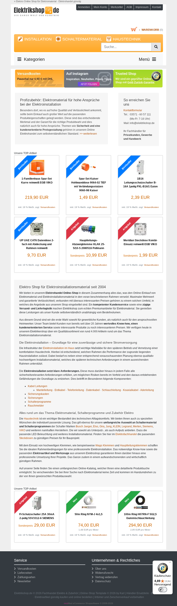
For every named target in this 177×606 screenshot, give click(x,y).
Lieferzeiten (24, 572)
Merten (137, 426)
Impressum (142, 7)
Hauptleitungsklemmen (133, 445)
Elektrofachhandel (126, 434)
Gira (102, 426)
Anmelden (84, 7)
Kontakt (156, 7)
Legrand (127, 426)
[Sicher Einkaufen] (138, 78)
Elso (95, 426)
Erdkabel (60, 390)
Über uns (99, 568)
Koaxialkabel (130, 390)
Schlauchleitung (111, 390)
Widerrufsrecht (103, 572)
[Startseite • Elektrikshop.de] (37, 16)
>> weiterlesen (88, 133)
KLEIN (116, 426)
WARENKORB (150, 29)
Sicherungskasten (38, 393)
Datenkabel (93, 390)
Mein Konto (100, 7)
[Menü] (170, 563)
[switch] (162, 589)
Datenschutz (102, 581)
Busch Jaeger (84, 426)
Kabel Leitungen (37, 386)
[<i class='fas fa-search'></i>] (156, 47)
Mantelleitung (44, 390)
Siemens (147, 426)
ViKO (22, 430)
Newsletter (23, 581)
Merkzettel (117, 7)
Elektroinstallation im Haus (58, 348)
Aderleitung (147, 390)
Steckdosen (26, 438)
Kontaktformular (132, 110)
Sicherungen (35, 397)
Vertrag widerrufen (105, 577)
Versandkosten (47, 207)
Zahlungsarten (25, 577)
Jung (109, 426)
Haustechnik (31, 418)
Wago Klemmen (104, 445)
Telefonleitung (75, 390)
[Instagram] (88, 78)
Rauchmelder (36, 405)
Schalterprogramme (39, 401)
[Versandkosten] (39, 78)
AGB (129, 7)
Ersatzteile (143, 593)
